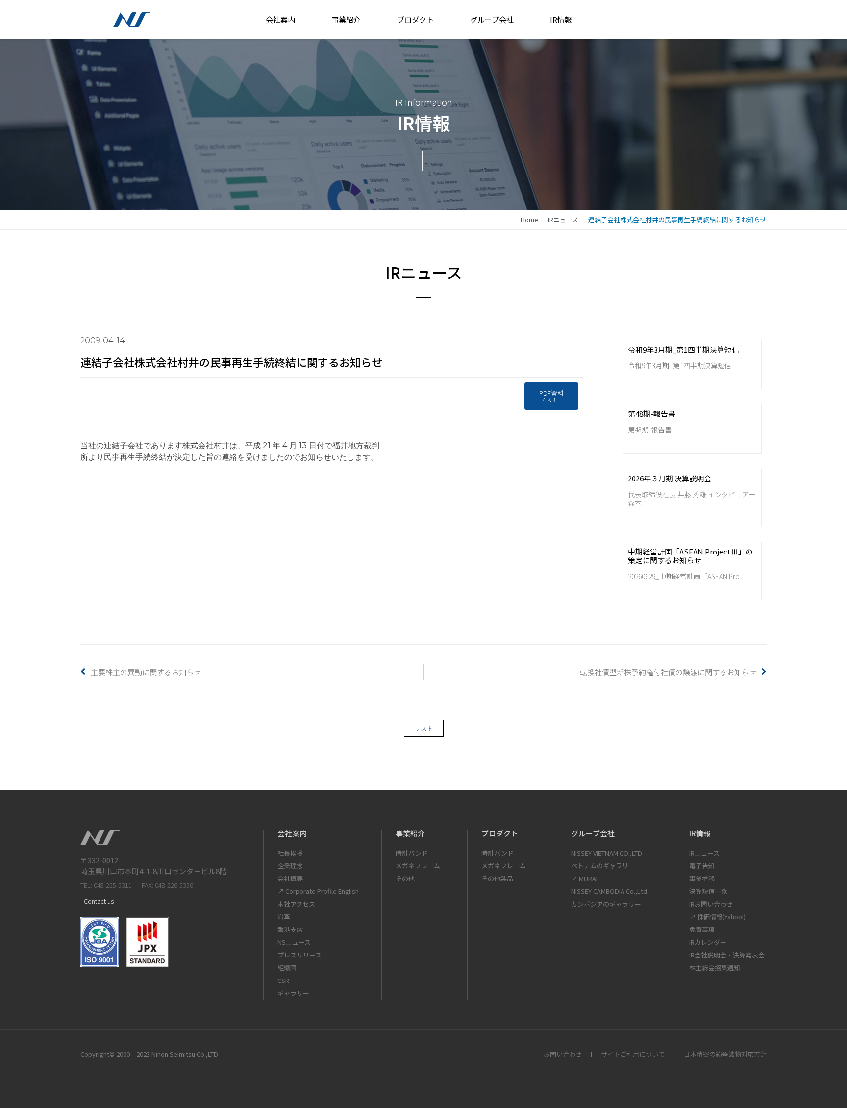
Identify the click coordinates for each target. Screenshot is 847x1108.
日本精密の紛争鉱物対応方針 (725, 1053)
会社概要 (290, 878)
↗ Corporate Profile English (318, 891)
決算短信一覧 (708, 891)
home (529, 219)
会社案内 (280, 19)
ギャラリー (293, 993)
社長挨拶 (290, 852)
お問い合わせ (563, 1053)
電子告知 (702, 865)
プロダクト (415, 19)
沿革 (283, 916)
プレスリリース (299, 954)
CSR (283, 980)
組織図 (287, 967)
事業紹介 (346, 19)
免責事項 (702, 929)
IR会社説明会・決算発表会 (727, 954)
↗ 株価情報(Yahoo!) (717, 916)
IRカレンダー (707, 942)
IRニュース (563, 219)
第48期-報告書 (651, 413)
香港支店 (290, 929)
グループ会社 (492, 19)
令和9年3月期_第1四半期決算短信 (683, 349)
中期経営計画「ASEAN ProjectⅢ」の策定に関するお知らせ (690, 555)
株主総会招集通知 (714, 967)
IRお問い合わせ (711, 903)
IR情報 (561, 19)
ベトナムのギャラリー (603, 865)
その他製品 (497, 878)
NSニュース (294, 942)
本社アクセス (296, 903)
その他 (405, 878)
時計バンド (412, 852)
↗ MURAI (584, 878)
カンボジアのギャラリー (606, 903)
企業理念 (290, 865)
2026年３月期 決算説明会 (669, 478)
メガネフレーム (418, 865)
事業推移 (702, 878)
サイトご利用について (633, 1053)
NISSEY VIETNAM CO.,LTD (606, 852)
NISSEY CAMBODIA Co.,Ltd (609, 891)
